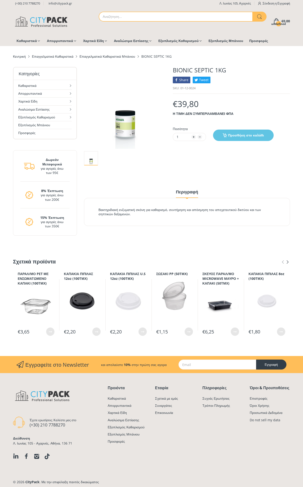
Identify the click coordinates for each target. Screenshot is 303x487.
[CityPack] (41, 21)
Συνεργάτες (163, 405)
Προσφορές (116, 441)
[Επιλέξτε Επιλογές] (50, 332)
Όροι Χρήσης (259, 405)
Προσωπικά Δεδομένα (266, 412)
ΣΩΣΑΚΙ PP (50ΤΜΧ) (172, 274)
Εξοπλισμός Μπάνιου (124, 434)
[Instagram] (37, 456)
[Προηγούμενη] (287, 262)
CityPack (32, 482)
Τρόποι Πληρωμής (216, 405)
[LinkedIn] (16, 456)
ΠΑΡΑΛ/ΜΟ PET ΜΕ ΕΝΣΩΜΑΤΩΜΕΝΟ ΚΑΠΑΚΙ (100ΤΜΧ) (33, 278)
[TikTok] (47, 456)
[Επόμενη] (283, 262)
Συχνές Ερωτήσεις (216, 398)
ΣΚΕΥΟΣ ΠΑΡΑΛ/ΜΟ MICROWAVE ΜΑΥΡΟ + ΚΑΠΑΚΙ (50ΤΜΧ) (220, 278)
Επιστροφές (258, 398)
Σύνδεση (269, 3)
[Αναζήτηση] (259, 17)
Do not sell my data (265, 420)
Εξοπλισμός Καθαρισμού (126, 427)
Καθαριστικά (117, 398)
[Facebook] (26, 456)
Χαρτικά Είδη (117, 412)
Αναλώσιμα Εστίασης (123, 420)
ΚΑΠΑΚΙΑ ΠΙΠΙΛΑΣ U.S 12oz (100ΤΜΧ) (128, 276)
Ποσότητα (180, 129)
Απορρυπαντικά (119, 405)
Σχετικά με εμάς (166, 398)
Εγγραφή (283, 3)
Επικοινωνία (164, 412)
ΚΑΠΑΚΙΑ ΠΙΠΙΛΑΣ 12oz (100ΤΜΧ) (78, 276)
